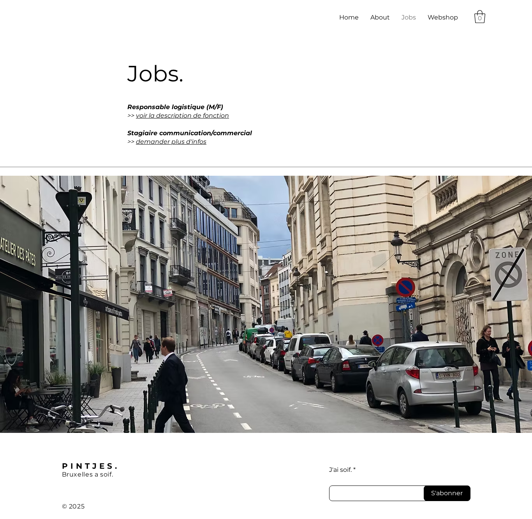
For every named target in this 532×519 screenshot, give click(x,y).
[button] (479, 16)
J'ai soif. (340, 470)
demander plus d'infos (171, 141)
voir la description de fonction (182, 115)
